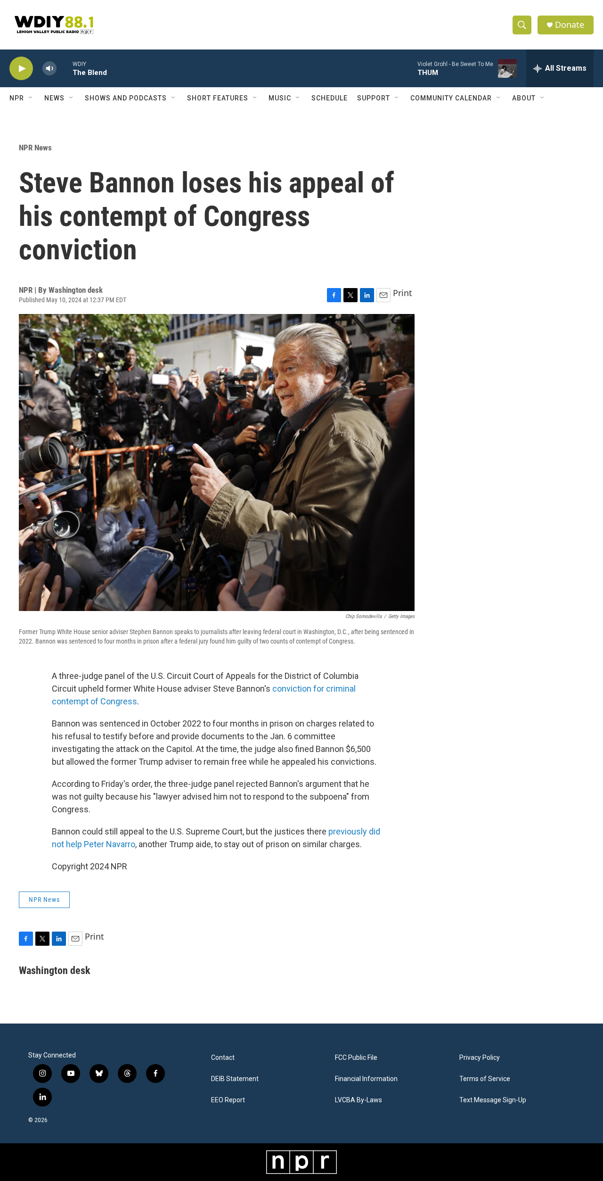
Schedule (329, 98)
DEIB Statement (235, 1078)
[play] (21, 68)
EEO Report (228, 1100)
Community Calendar (451, 98)
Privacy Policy (479, 1057)
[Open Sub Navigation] (31, 98)
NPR (16, 98)
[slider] (64, 68)
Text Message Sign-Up (492, 1100)
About (524, 98)
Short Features (217, 98)
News (54, 98)
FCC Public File (356, 1057)
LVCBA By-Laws (358, 1100)
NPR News (35, 147)
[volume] (49, 68)
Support (373, 98)
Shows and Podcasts (126, 98)
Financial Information (366, 1078)
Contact (223, 1057)
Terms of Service (484, 1078)
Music (280, 98)
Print (402, 292)
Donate (569, 25)
